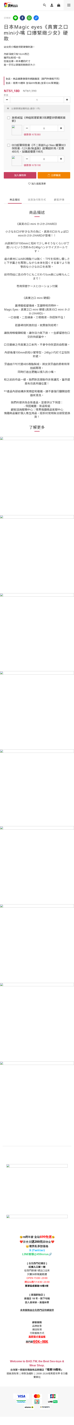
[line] (15, 17)
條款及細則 (27, 1373)
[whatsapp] (29, 17)
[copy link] (36, 17)
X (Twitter (36, 1250)
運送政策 (37, 1329)
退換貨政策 (13, 1373)
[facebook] (22, 17)
